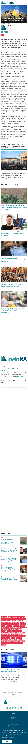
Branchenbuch (13, 629)
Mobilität (8, 619)
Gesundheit (22, 624)
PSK (11, 620)
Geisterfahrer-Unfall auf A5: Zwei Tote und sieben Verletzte (12, 671)
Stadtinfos (14, 619)
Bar (18, 636)
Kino (18, 624)
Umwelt (24, 622)
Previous (3, 659)
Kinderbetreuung (12, 636)
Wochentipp (21, 625)
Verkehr (24, 627)
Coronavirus (14, 617)
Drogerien (22, 641)
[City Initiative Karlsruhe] (13, 728)
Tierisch (24, 619)
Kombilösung (16, 620)
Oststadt (15, 639)
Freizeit (3, 619)
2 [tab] (13, 681)
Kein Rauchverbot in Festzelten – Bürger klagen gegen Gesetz (8, 569)
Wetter (3, 624)
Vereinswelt (9, 639)
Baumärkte (12, 643)
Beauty (19, 639)
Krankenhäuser (5, 629)
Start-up (13, 637)
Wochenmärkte (5, 643)
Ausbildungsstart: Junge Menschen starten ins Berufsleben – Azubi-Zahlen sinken (13, 310)
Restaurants (19, 627)
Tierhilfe (9, 622)
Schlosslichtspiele (6, 637)
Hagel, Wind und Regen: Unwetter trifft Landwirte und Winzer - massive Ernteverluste (14, 207)
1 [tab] (11, 681)
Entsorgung (23, 636)
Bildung (19, 622)
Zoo (21, 620)
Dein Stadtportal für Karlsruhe (16, 702)
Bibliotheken (19, 637)
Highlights (19, 634)
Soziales (3, 627)
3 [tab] (14, 681)
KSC (19, 617)
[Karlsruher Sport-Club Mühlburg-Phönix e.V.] (13, 717)
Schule (8, 627)
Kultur (7, 620)
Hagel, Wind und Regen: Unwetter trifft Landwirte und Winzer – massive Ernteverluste (8, 541)
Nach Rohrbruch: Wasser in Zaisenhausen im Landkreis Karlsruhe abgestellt (13, 260)
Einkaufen (14, 622)
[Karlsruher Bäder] (13, 725)
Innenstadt (4, 632)
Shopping (4, 631)
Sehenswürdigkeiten (16, 631)
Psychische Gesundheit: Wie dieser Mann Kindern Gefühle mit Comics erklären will (12, 233)
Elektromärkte (19, 643)
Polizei (19, 619)
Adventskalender (20, 632)
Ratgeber (20, 629)
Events (23, 617)
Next (25, 659)
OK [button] (7, 741)
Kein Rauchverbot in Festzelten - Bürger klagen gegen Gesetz (12, 285)
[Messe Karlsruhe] (13, 721)
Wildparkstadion (12, 634)
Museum (14, 624)
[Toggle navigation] (26, 3)
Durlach (3, 639)
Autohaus (4, 644)
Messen (3, 620)
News (5, 617)
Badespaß (8, 624)
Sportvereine (4, 636)
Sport (9, 617)
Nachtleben (4, 634)
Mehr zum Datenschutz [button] (8, 737)
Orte (9, 632)
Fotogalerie (9, 641)
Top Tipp (4, 641)
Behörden (13, 632)
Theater (9, 631)
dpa (8, 27)
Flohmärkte (16, 641)
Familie (3, 625)
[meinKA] (7, 3)
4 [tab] (16, 681)
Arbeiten (13, 627)
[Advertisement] (14, 335)
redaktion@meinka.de (19, 692)
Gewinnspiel (9, 625)
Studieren (15, 625)
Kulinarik (4, 622)
